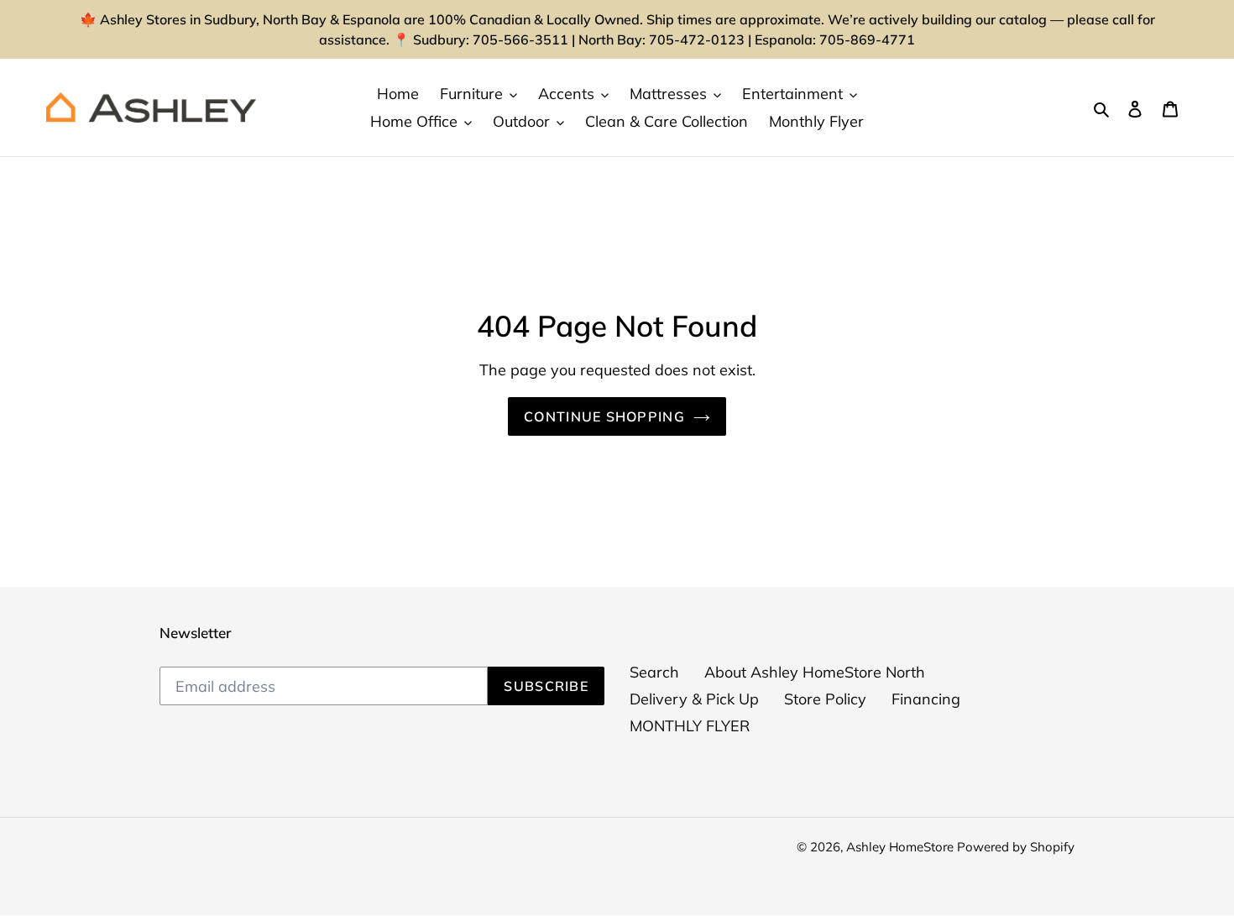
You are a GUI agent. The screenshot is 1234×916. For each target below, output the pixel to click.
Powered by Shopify (1016, 847)
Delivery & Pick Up (694, 699)
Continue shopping (604, 416)
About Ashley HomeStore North (814, 672)
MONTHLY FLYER (690, 725)
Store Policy (825, 699)
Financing (926, 699)
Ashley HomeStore (901, 847)
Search (654, 672)
